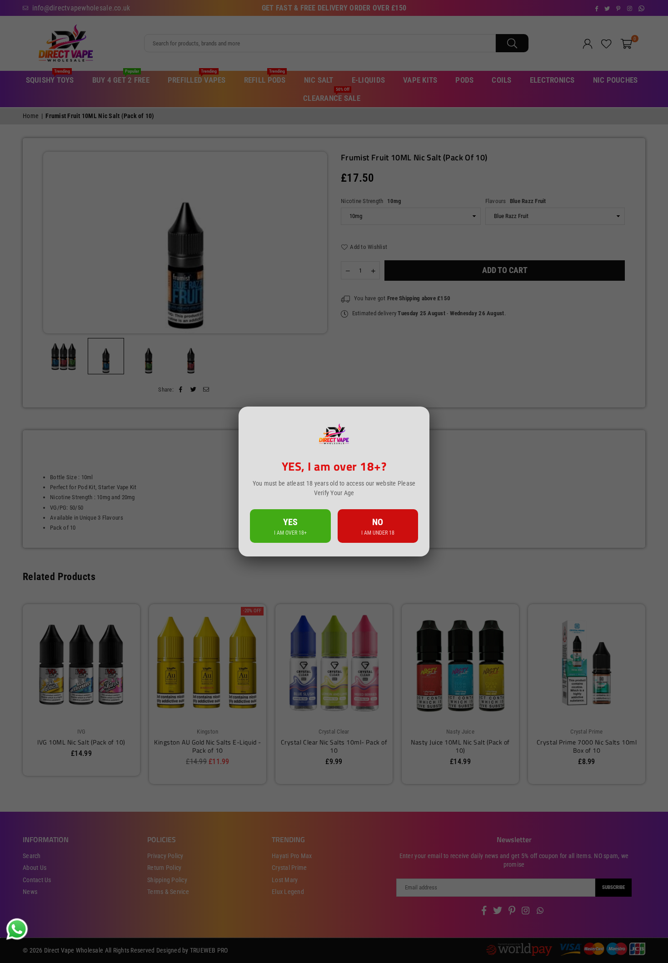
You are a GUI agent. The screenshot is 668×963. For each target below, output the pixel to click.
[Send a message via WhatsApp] (17, 929)
